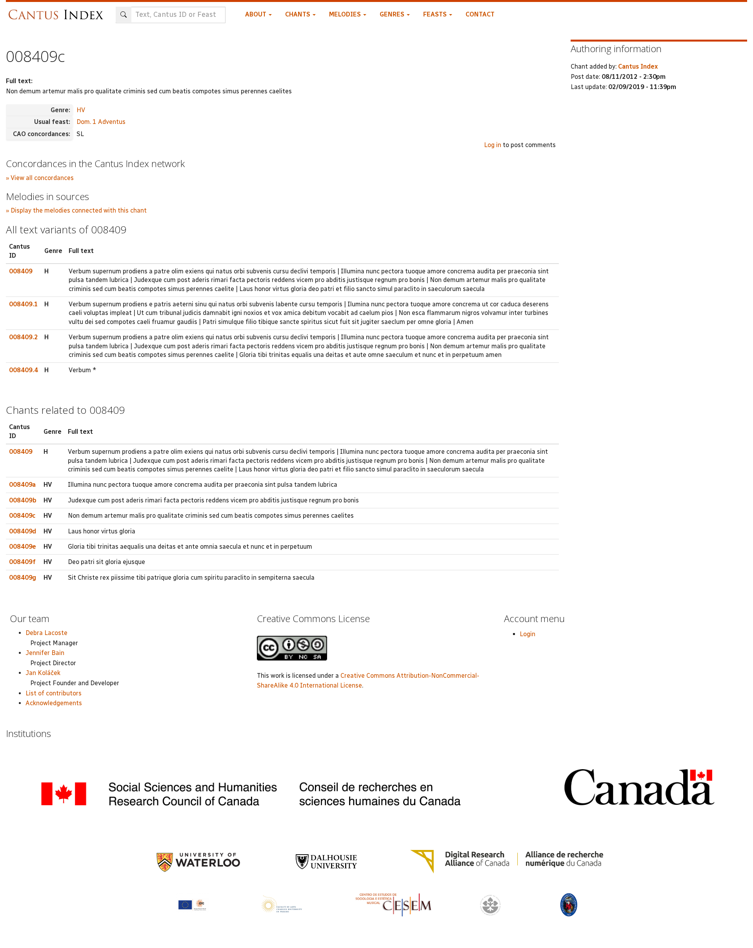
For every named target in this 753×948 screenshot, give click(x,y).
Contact (480, 14)
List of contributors (53, 693)
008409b (22, 500)
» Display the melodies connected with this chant (76, 210)
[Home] (58, 11)
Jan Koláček (42, 673)
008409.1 (23, 304)
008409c (22, 515)
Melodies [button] (345, 14)
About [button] (256, 14)
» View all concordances (40, 178)
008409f (22, 562)
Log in (492, 145)
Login (527, 634)
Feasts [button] (435, 14)
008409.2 (23, 337)
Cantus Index (638, 66)
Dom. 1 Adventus (101, 122)
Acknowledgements (53, 703)
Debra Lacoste (46, 633)
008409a (22, 484)
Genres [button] (393, 14)
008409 (21, 271)
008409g (22, 577)
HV (80, 110)
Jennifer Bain (44, 653)
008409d (22, 531)
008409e (22, 546)
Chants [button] (298, 14)
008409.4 (23, 370)
